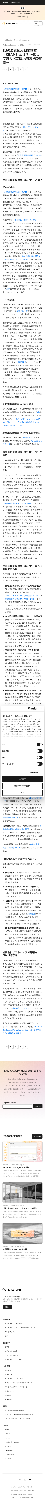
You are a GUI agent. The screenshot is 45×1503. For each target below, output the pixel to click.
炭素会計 (31, 914)
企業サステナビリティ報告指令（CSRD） (22, 595)
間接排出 (22, 362)
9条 (38, 412)
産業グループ (22, 311)
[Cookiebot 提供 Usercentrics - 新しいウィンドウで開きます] (28, 708)
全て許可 (22, 779)
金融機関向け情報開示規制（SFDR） (21, 599)
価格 (8, 289)
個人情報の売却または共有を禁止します (22, 1494)
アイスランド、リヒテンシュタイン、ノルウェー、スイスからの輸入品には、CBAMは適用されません (22, 422)
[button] (22, 17)
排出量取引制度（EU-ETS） (26, 220)
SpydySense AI (15, 3)
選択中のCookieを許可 (22, 786)
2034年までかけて (11, 817)
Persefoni (5, 3)
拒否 (22, 793)
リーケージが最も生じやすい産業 (17, 503)
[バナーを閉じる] (42, 708)
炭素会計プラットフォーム (23, 1008)
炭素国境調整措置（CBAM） (16, 89)
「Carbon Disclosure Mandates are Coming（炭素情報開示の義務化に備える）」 (22, 1030)
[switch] (40, 751)
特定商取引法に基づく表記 (18, 1491)
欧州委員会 (27, 437)
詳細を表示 (34, 772)
